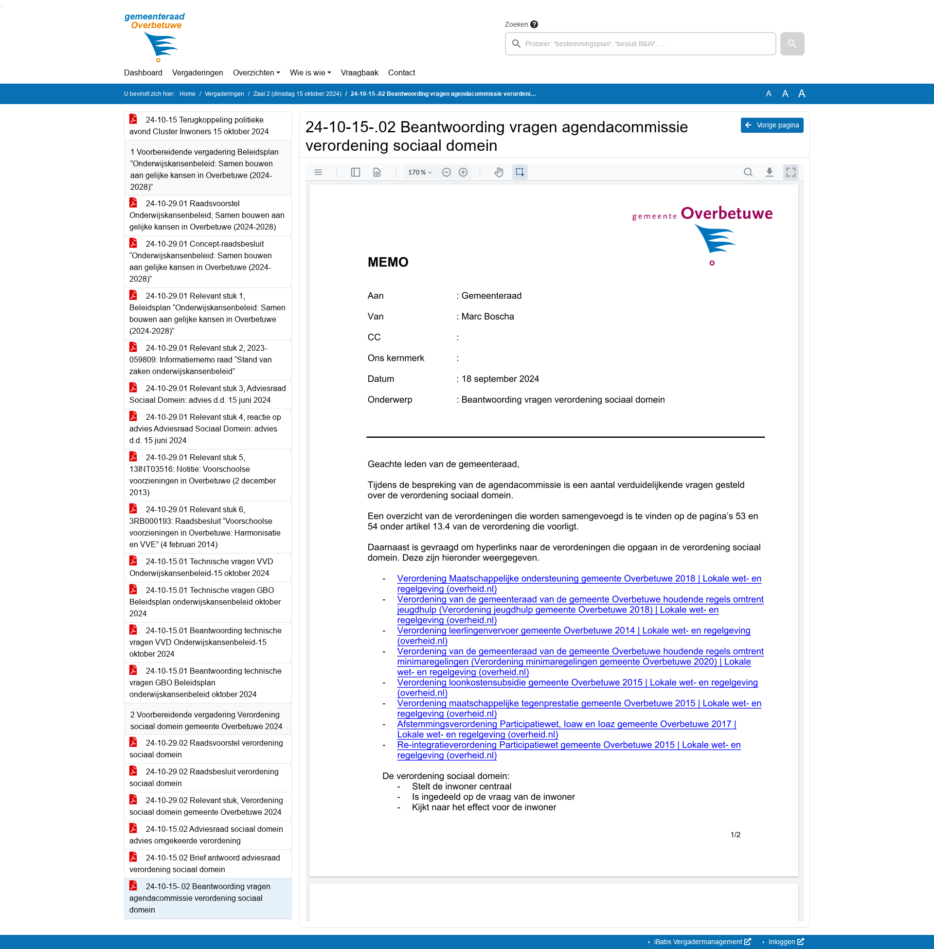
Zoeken (516, 24)
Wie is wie (307, 73)
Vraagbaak (359, 73)
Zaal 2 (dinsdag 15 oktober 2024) (297, 93)
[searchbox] (640, 43)
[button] (792, 43)
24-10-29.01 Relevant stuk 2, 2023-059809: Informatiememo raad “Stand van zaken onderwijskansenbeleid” (200, 360)
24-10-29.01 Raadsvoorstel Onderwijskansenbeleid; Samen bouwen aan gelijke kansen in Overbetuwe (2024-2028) (207, 215)
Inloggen (782, 942)
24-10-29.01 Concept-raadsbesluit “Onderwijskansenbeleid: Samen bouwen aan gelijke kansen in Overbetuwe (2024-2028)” (200, 261)
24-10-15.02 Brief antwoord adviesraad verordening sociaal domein (204, 864)
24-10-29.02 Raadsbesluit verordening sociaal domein (204, 778)
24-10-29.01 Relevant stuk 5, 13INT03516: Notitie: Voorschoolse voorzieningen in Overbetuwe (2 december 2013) (202, 475)
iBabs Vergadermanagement (698, 942)
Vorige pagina (777, 125)
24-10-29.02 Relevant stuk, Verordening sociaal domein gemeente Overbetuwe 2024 (206, 806)
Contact (401, 73)
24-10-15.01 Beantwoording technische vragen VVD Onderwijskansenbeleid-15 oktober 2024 (205, 642)
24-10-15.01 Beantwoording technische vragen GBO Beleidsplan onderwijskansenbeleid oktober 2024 (205, 682)
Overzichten (253, 73)
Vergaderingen (197, 73)
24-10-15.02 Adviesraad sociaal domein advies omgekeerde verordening (206, 835)
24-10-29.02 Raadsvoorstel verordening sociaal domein (206, 749)
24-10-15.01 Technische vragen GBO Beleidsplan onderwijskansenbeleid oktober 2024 (205, 602)
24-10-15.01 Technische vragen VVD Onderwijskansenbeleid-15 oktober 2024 (201, 567)
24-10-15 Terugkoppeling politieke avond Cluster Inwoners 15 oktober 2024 (199, 126)
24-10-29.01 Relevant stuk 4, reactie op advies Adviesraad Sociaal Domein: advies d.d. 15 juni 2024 (205, 429)
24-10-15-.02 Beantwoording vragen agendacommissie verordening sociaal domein (199, 898)
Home (188, 93)
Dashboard (143, 73)
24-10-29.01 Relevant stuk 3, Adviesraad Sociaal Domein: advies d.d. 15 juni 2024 (207, 394)
